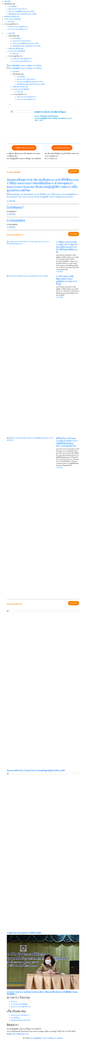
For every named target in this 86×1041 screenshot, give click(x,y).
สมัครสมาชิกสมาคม (11, 16)
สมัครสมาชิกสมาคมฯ (62, 148)
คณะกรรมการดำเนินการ (20, 1015)
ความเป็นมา (12, 6)
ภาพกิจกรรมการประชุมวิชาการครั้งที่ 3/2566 (24, 933)
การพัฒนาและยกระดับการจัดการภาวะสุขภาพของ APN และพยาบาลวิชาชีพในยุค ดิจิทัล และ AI (67, 247)
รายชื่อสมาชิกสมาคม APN (24, 148)
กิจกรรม (11, 21)
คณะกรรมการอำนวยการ (17, 9)
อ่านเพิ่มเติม (11, 201)
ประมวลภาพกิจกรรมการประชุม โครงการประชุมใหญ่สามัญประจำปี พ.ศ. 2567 (36, 770)
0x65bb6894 (16, 220)
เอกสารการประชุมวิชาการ (18, 26)
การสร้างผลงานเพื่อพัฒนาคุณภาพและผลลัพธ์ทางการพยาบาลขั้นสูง (66, 280)
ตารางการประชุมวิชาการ (17, 29)
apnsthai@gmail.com (20, 1034)
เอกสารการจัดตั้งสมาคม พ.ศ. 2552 (21, 11)
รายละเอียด (59, 271)
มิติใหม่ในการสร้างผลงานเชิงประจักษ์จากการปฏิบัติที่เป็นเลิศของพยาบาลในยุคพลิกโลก (67, 442)
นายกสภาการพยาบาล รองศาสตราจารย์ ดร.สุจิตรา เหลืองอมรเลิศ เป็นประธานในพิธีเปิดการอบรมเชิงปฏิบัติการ (42, 993)
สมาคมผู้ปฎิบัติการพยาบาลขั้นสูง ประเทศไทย (46, 1038)
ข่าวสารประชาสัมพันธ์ (12, 19)
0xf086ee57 (15, 207)
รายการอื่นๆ (73, 171)
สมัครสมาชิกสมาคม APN (20, 1020)
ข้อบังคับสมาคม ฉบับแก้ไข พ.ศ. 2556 (22, 14)
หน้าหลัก (7, 1)
